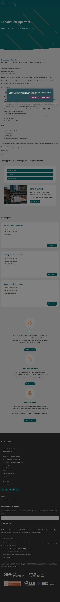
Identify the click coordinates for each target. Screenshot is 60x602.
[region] (30, 95)
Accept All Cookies (45, 97)
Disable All (34, 97)
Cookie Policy (33, 93)
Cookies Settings (13, 97)
